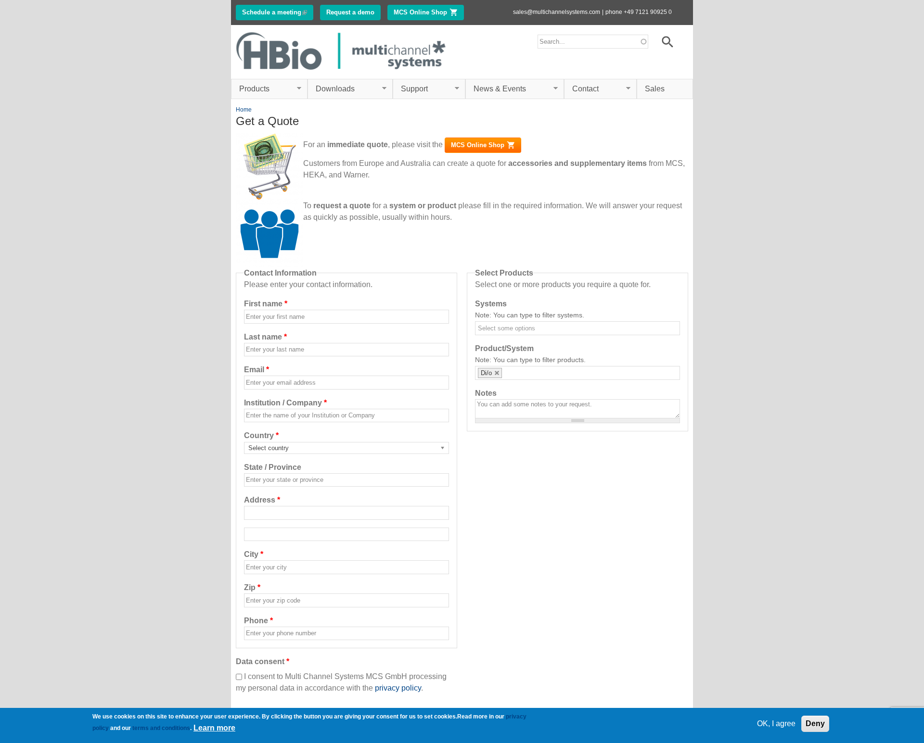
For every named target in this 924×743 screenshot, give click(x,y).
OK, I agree (776, 723)
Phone (258, 621)
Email (256, 369)
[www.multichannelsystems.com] (342, 73)
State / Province (272, 467)
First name (265, 304)
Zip (252, 587)
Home (244, 109)
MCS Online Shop (429, 12)
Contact (581, 89)
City (253, 554)
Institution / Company (285, 403)
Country (261, 435)
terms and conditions (161, 728)
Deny (815, 723)
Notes (486, 393)
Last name (265, 337)
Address (262, 500)
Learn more (214, 728)
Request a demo (350, 12)
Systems (491, 304)
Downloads (331, 89)
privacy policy (398, 688)
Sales (655, 89)
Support (410, 89)
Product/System (504, 348)
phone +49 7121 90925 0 (638, 12)
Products (250, 89)
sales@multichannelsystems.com (556, 12)
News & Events (495, 89)
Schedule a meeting (277, 12)
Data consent (262, 661)
